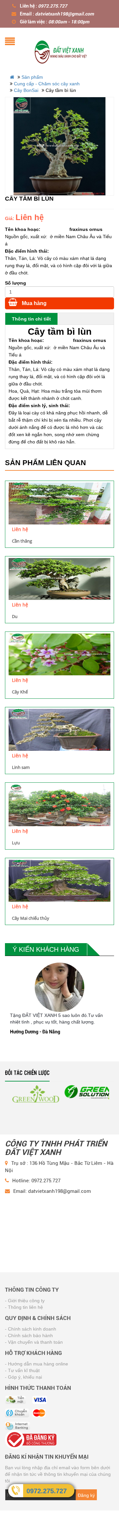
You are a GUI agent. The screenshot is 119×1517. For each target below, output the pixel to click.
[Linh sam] (59, 730)
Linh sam (21, 767)
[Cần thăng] (59, 503)
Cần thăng (22, 541)
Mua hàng (33, 303)
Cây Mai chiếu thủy (30, 918)
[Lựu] (59, 805)
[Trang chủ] (61, 50)
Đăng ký (86, 1495)
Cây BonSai (26, 90)
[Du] (59, 579)
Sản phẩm (32, 77)
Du (15, 616)
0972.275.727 (46, 1491)
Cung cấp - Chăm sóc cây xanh (47, 83)
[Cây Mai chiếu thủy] (59, 881)
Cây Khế (20, 692)
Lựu (16, 843)
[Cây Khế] (59, 654)
